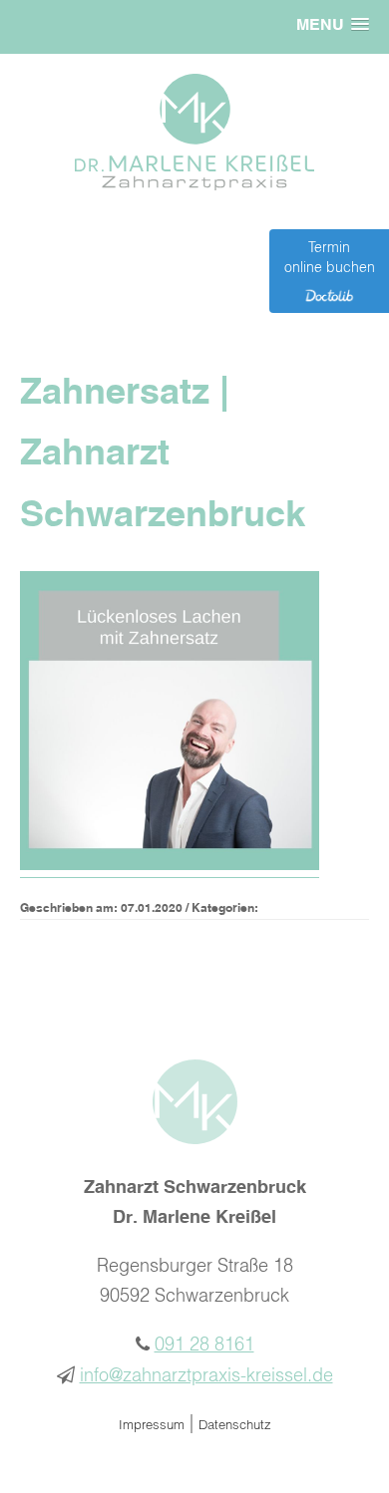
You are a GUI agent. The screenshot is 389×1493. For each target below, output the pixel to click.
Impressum (152, 1425)
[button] (332, 26)
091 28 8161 (204, 1345)
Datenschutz (234, 1425)
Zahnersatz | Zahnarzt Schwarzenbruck (162, 454)
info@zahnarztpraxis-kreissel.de (206, 1376)
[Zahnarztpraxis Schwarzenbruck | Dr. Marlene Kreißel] (194, 185)
